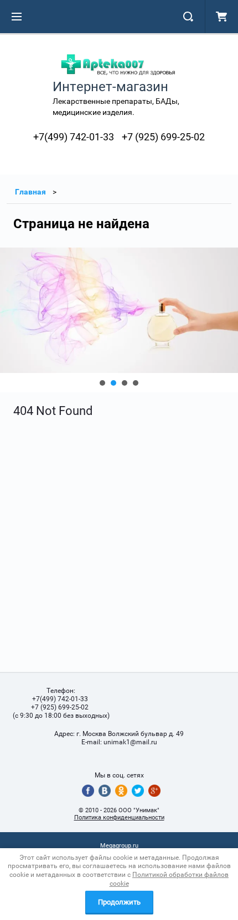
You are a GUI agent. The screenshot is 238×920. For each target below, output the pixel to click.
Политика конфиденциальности (119, 817)
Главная (30, 191)
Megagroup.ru (119, 845)
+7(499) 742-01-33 (73, 137)
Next (9, 320)
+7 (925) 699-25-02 (163, 137)
